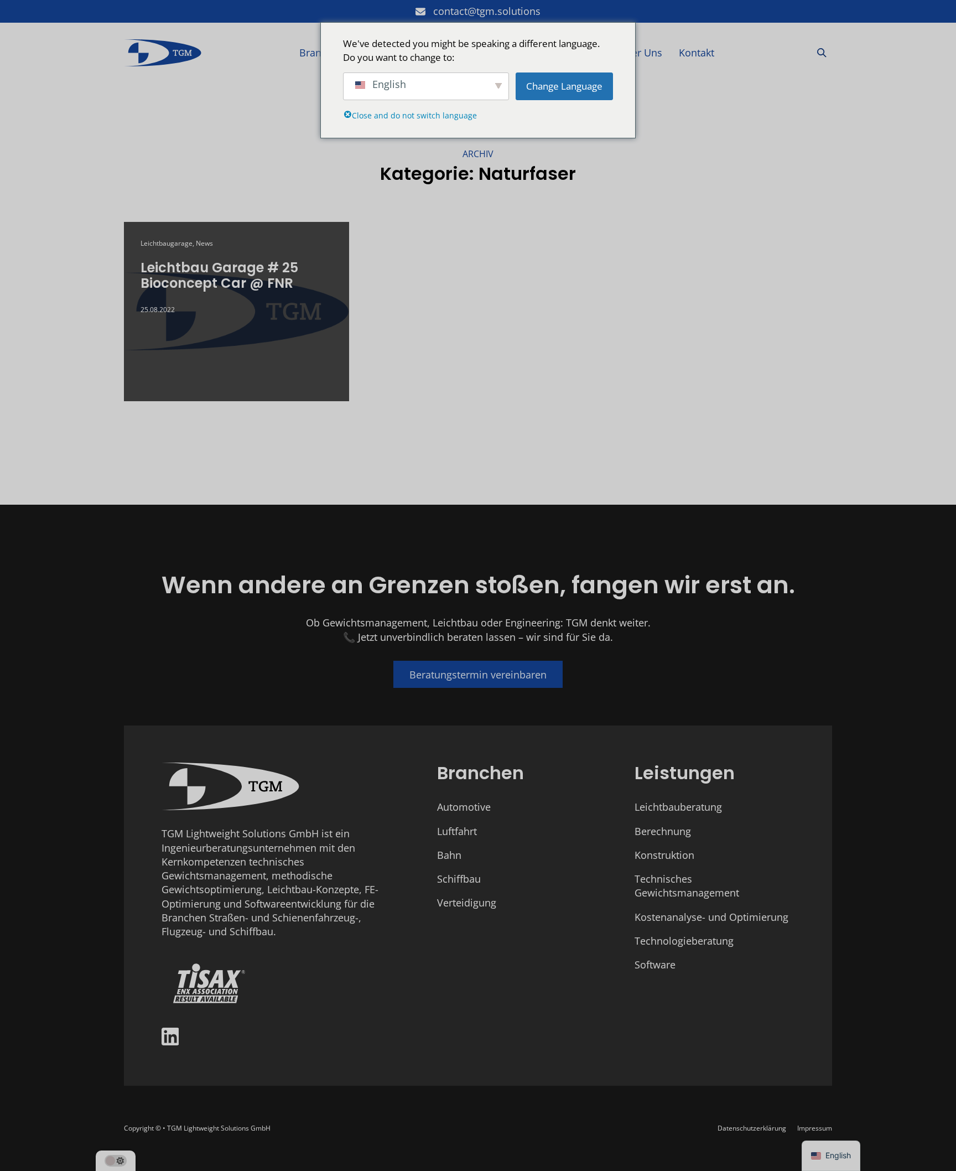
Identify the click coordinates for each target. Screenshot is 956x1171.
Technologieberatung (684, 940)
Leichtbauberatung (678, 807)
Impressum (814, 1128)
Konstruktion (664, 855)
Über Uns (640, 52)
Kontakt (696, 52)
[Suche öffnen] (822, 53)
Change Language (564, 86)
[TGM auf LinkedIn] (170, 1038)
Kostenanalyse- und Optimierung (711, 917)
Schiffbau (459, 878)
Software (655, 964)
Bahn (449, 855)
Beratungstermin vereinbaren (478, 674)
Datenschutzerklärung (752, 1128)
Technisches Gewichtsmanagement (687, 885)
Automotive (464, 807)
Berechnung (663, 831)
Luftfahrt (457, 831)
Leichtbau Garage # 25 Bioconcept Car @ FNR (219, 275)
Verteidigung (466, 902)
